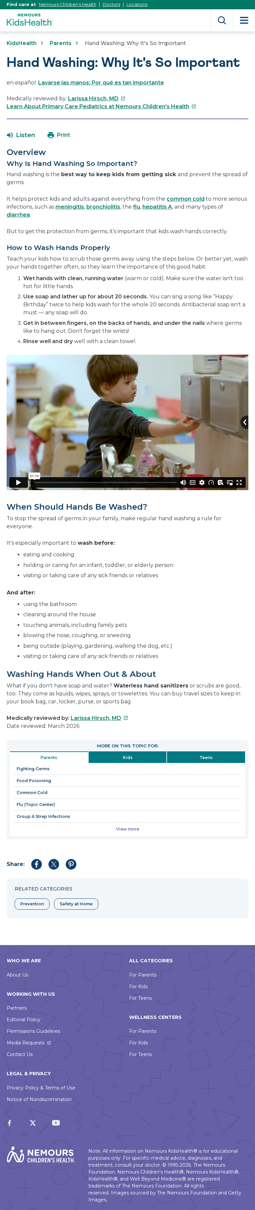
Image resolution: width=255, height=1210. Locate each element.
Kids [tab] (127, 757)
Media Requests (25, 1043)
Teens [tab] (206, 757)
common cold (186, 199)
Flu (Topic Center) (36, 804)
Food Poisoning (34, 780)
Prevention (32, 903)
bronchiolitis (103, 207)
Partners (17, 1008)
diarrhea (18, 215)
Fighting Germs (33, 768)
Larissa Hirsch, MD (97, 98)
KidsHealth (22, 43)
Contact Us (20, 1054)
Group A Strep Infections (43, 816)
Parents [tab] (49, 757)
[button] (21, 135)
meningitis (69, 207)
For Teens (140, 998)
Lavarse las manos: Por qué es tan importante (101, 82)
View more (127, 829)
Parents (60, 43)
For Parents (142, 975)
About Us (17, 975)
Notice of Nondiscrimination (39, 1099)
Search (222, 20)
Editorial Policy (24, 1020)
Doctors (111, 4)
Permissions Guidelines (33, 1031)
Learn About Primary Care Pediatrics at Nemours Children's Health (101, 106)
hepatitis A (157, 207)
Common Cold (32, 792)
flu (136, 207)
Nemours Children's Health (67, 4)
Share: (16, 864)
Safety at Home (76, 903)
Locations (137, 4)
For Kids (138, 986)
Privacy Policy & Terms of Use (41, 1088)
